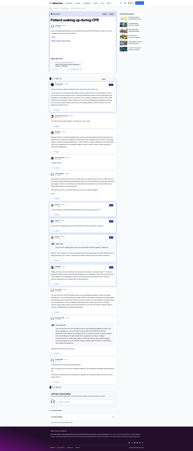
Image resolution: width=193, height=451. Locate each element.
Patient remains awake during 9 (61, 41)
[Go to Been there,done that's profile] (52, 116)
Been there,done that (61, 115)
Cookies (77, 447)
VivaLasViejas (59, 84)
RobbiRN (57, 266)
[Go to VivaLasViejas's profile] (52, 84)
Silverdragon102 (60, 157)
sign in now (87, 396)
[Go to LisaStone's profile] (52, 26)
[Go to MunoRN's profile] (52, 132)
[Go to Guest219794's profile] (52, 360)
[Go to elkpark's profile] (52, 221)
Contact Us (70, 447)
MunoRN (57, 132)
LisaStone (58, 25)
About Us (52, 447)
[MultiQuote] (51, 110)
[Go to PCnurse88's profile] (52, 290)
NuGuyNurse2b (59, 318)
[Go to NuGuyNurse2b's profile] (52, 318)
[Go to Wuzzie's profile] (52, 205)
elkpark (57, 220)
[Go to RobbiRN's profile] (52, 267)
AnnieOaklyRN (59, 173)
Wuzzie (57, 204)
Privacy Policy (61, 447)
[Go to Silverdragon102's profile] (52, 158)
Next (57, 78)
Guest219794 (59, 359)
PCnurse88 (58, 290)
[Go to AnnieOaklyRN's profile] (52, 174)
